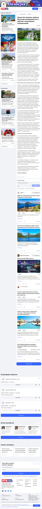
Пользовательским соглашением (11, 506)
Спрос (19, 330)
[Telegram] (8, 491)
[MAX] (5, 491)
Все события (21, 415)
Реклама (35, 483)
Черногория (37, 212)
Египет (38, 330)
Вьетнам (38, 25)
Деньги (19, 274)
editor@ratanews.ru (5, 499)
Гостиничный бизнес (22, 349)
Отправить (21, 473)
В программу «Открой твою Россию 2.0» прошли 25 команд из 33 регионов (8, 74)
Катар (39, 297)
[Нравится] (17, 176)
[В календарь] (36, 384)
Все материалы (20, 480)
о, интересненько (24, 286)
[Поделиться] (23, 176)
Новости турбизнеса (6, 13)
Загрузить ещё (29, 363)
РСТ (17, 481)
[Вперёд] (40, 423)
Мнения (18, 483)
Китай (39, 274)
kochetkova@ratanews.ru (6, 495)
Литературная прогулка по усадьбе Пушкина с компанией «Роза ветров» (8, 100)
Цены (23, 213)
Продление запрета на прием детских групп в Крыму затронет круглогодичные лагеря (7, 63)
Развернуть (19, 218)
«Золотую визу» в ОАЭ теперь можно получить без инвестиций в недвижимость (8, 25)
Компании (35, 485)
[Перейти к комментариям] (21, 176)
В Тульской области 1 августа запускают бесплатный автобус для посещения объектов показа (20, 452)
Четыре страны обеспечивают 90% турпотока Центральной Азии (7, 451)
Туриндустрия (20, 485)
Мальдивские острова (35, 349)
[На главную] (4, 9)
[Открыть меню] (40, 9)
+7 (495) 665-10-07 (18, 495)
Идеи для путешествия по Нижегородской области (7, 138)
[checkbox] (2, 476)
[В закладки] (19, 176)
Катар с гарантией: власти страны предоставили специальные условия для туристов (33, 453)
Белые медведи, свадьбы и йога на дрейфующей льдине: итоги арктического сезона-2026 (8, 119)
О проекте (35, 480)
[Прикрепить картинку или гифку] (18, 186)
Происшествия (28, 486)
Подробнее (18, 384)
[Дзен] (3, 491)
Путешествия (23, 14)
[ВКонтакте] (11, 491)
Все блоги (21, 437)
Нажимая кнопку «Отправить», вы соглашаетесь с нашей (14, 476)
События (26, 481)
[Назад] (37, 423)
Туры (19, 213)
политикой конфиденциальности (31, 476)
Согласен (36, 505)
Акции (23, 297)
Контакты (35, 481)
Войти (35, 8)
